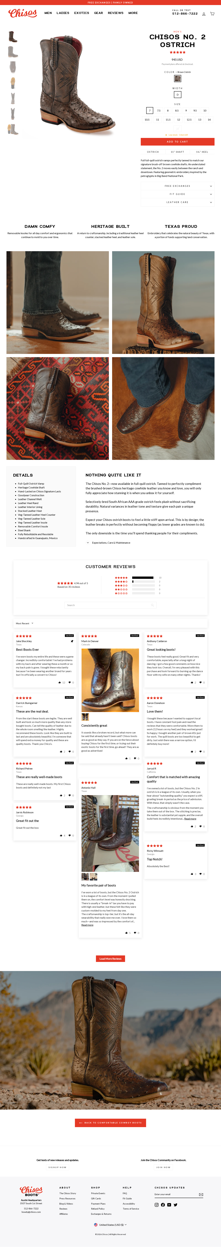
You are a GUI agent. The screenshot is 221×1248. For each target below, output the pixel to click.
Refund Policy (98, 1208)
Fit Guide (178, 194)
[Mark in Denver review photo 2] (85, 717)
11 (157, 119)
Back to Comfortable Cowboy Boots (113, 1122)
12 (178, 119)
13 (199, 119)
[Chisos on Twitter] (175, 1205)
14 (209, 119)
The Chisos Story (67, 1193)
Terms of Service (131, 1208)
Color (177, 72)
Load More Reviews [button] (110, 958)
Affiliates (63, 1214)
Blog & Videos (66, 1203)
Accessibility (129, 1203)
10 (204, 110)
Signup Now (58, 1167)
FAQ (125, 1193)
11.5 (168, 119)
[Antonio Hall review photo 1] (110, 833)
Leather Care (177, 202)
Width (177, 88)
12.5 (189, 119)
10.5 (147, 119)
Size (177, 104)
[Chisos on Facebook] (163, 1205)
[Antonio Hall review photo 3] (93, 877)
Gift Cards (96, 1198)
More (133, 13)
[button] (177, 52)
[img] (24, 636)
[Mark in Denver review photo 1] (110, 680)
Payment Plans (98, 1203)
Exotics (81, 13)
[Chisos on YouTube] (169, 1205)
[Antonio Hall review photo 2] (85, 877)
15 (177, 128)
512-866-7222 (185, 13)
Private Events (98, 1193)
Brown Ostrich (177, 78)
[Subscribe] (201, 1194)
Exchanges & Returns (101, 1214)
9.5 (195, 110)
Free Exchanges (178, 186)
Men (48, 13)
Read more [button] (190, 818)
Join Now (163, 1167)
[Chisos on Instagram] (157, 1205)
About (65, 1188)
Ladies (63, 13)
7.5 (158, 110)
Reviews (116, 13)
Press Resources (67, 1198)
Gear (98, 13)
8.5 (177, 110)
